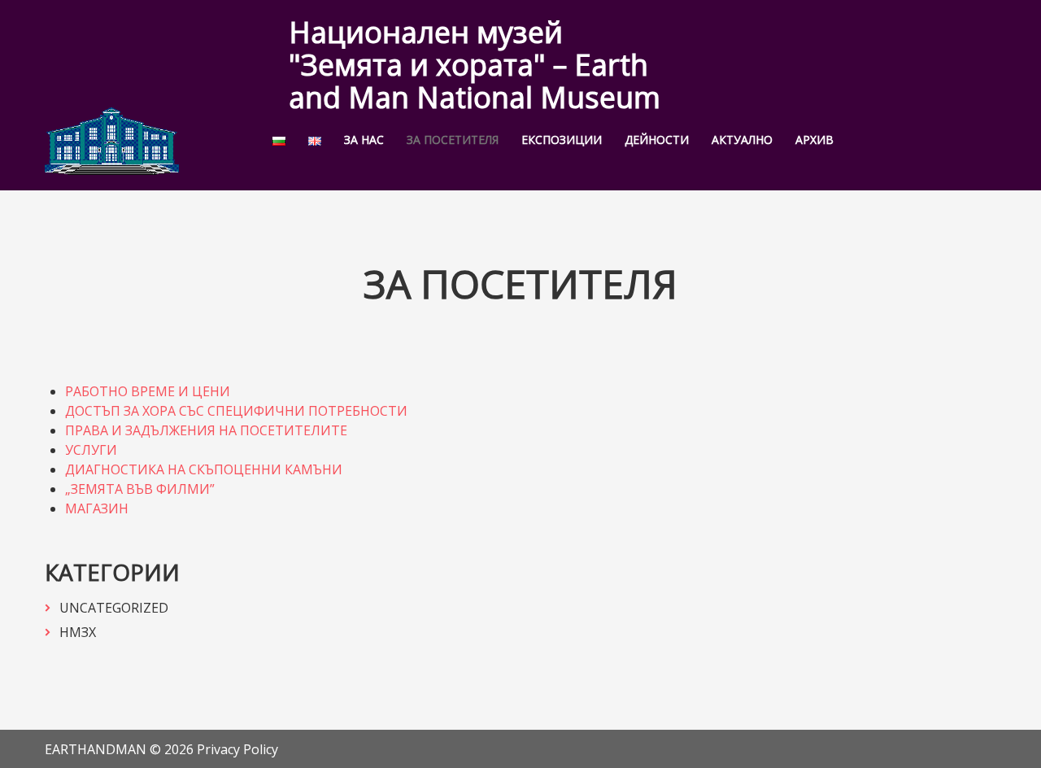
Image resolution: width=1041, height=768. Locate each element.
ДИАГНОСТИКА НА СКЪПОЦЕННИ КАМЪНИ (203, 469)
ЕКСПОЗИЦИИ (561, 140)
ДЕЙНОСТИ (657, 140)
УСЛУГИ (91, 450)
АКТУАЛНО (742, 140)
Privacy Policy (237, 749)
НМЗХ (77, 632)
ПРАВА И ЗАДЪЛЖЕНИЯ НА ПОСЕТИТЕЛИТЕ (206, 430)
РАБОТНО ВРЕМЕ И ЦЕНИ (147, 391)
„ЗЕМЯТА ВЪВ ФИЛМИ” (140, 489)
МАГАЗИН (96, 508)
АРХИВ (814, 140)
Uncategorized (113, 608)
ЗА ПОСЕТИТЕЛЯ (453, 140)
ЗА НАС (364, 140)
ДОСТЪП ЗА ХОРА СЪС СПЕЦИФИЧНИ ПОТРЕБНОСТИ (236, 411)
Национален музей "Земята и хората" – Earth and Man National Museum (474, 64)
